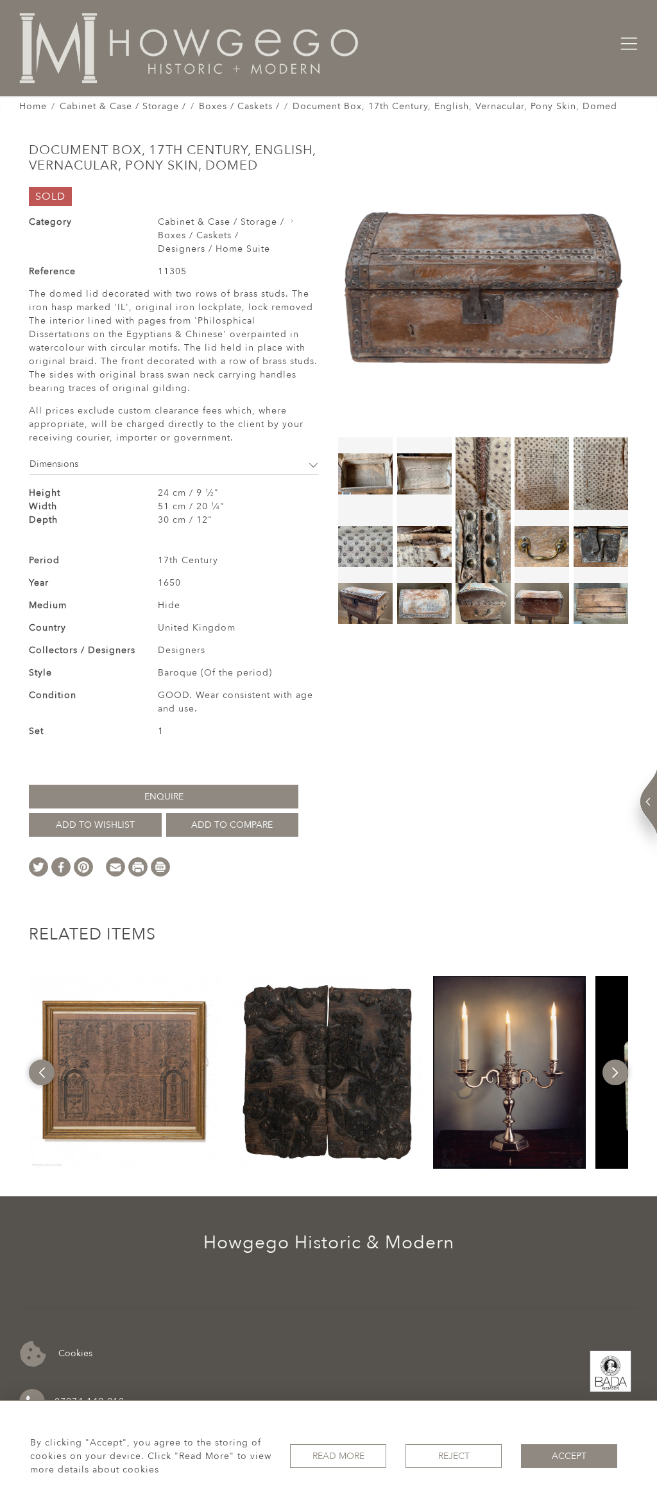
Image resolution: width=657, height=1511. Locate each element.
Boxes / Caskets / (239, 106)
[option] (125, 1072)
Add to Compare (232, 825)
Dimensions (54, 464)
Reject (454, 1456)
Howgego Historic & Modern (328, 1242)
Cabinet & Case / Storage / (123, 106)
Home (33, 106)
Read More (338, 1456)
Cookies (74, 1353)
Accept (569, 1456)
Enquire (163, 796)
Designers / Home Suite (214, 249)
